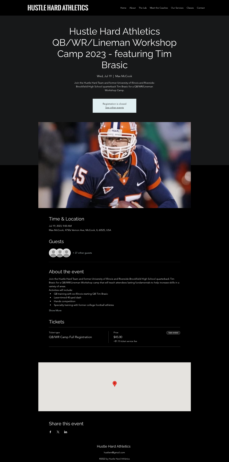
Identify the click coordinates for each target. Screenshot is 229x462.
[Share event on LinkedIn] (65, 432)
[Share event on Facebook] (50, 432)
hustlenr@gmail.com (114, 452)
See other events (114, 107)
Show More (55, 310)
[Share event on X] (58, 432)
